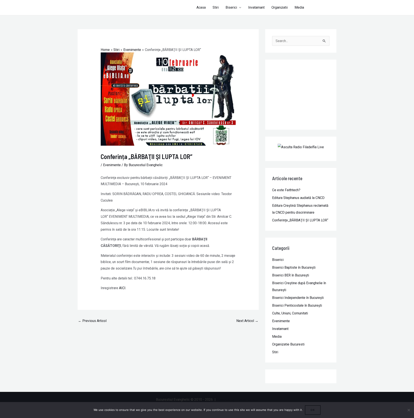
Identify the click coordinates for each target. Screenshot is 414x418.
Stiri (216, 7)
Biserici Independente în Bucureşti (298, 298)
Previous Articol (92, 321)
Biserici (231, 7)
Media (299, 7)
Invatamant (256, 7)
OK (312, 410)
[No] (408, 410)
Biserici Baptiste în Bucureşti (293, 267)
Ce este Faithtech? (286, 190)
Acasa (201, 7)
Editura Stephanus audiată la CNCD (298, 198)
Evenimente (112, 165)
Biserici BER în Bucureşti (290, 275)
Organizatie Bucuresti (288, 344)
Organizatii (279, 7)
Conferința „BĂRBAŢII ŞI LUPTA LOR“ (300, 220)
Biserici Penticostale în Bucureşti (297, 305)
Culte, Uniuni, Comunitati (290, 313)
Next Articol (247, 321)
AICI (122, 288)
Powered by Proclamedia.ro (237, 399)
